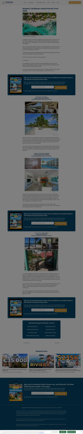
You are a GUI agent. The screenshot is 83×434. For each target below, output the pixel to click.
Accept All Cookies (71, 431)
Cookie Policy (41, 432)
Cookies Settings (54, 431)
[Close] (81, 432)
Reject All (63, 431)
